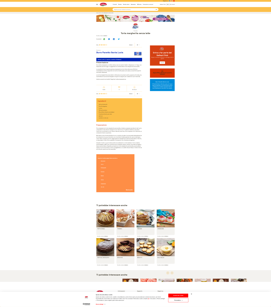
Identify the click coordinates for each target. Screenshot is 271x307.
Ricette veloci (126, 4)
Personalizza (177, 300)
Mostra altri (129, 190)
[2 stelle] (101, 45)
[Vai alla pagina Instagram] (171, 0)
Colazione (103, 183)
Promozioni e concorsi (148, 4)
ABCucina (139, 4)
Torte (102, 179)
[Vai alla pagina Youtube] (174, 0)
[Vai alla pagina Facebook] (169, 0)
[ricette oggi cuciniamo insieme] (135, 18)
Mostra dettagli (99, 304)
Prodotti (115, 4)
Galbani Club (163, 4)
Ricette (120, 4)
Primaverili (103, 167)
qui (149, 298)
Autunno (103, 161)
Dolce (102, 175)
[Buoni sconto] (168, 4)
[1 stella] (100, 45)
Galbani (97, 12)
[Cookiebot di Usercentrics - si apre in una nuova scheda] (86, 304)
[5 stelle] (106, 45)
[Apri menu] (97, 4)
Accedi (162, 62)
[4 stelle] (105, 45)
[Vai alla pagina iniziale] (103, 4)
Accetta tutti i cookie (178, 295)
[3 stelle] (103, 45)
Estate (102, 171)
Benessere (133, 4)
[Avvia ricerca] (155, 9)
